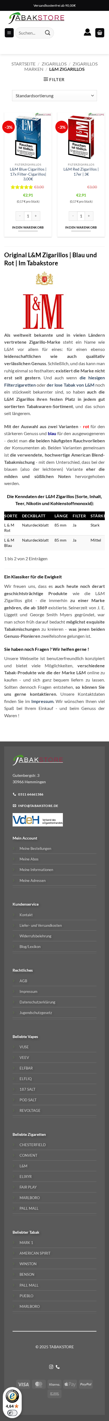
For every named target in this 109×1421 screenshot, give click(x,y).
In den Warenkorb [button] (28, 227)
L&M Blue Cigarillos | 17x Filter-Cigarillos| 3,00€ (28, 174)
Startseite (23, 63)
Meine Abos (29, 859)
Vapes (33, 1036)
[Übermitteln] (47, 32)
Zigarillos (54, 63)
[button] (99, 32)
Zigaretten (37, 1134)
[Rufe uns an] (58, 1367)
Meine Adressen (33, 880)
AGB (23, 981)
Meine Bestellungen (35, 848)
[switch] (12, 1413)
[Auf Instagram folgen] (51, 1367)
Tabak (34, 1232)
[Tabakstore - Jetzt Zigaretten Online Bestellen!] (36, 18)
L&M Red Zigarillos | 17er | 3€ (81, 171)
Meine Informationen (36, 869)
